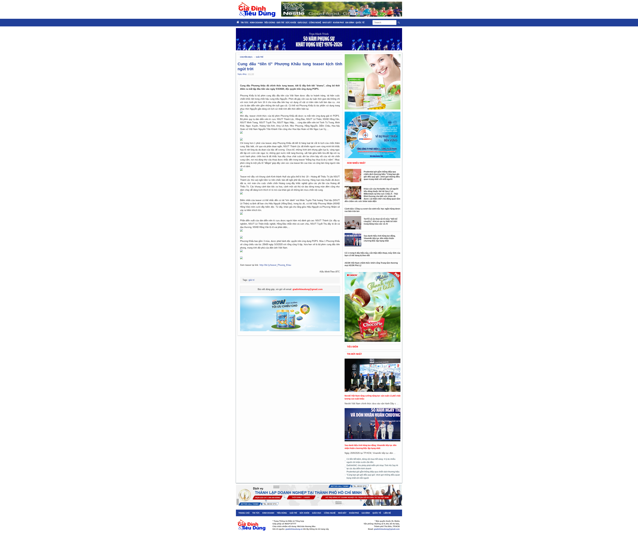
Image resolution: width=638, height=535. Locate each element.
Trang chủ (244, 513)
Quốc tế (360, 23)
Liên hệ (387, 513)
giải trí (259, 57)
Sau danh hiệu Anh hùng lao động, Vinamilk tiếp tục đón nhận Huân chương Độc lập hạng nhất (379, 238)
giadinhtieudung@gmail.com (308, 289)
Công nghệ (315, 23)
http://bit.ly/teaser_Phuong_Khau (275, 265)
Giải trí (280, 23)
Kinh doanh (256, 23)
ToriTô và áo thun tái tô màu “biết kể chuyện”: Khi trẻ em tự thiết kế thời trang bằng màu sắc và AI (380, 221)
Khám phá (338, 23)
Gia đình (349, 23)
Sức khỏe (290, 23)
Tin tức (256, 513)
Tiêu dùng (269, 23)
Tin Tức (245, 23)
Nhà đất (327, 23)
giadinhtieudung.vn (294, 529)
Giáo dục (303, 23)
